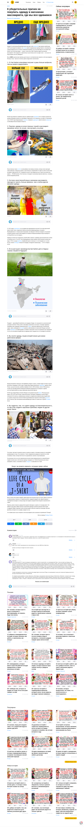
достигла (47, 397)
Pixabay (47, 515)
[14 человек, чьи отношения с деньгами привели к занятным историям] (66, 625)
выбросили (48, 119)
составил (48, 399)
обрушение (42, 385)
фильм (39, 392)
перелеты (25, 119)
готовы (24, 47)
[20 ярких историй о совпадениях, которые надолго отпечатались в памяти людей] (66, 742)
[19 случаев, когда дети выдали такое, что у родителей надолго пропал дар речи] (17, 715)
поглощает (16, 242)
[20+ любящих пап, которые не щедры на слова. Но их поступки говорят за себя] (17, 679)
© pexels (8, 104)
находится (28, 461)
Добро (8, 6)
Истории (57, 30)
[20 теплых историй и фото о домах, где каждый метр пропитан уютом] (66, 85)
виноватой (35, 46)
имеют (29, 326)
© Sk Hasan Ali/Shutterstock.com (12, 371)
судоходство (36, 119)
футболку (19, 240)
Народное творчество (11, 616)
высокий (22, 328)
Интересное (9, 694)
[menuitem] (28, 2)
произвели (36, 116)
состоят (19, 169)
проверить (13, 329)
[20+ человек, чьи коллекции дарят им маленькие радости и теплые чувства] (42, 798)
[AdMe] (15, 2)
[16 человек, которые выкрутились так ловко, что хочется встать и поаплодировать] (66, 679)
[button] (14, 520)
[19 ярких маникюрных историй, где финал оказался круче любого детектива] (42, 742)
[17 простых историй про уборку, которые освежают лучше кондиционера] (66, 600)
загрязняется (17, 228)
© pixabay (15, 156)
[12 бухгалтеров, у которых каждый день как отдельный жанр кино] (66, 62)
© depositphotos (10, 156)
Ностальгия (34, 813)
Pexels (50, 515)
